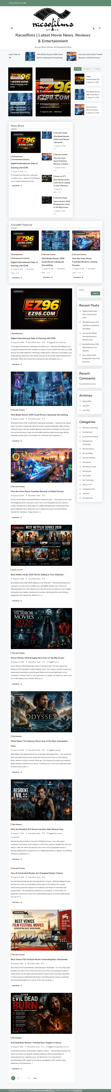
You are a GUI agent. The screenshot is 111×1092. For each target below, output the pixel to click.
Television (85, 493)
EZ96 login (62, 342)
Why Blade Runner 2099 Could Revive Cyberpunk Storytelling (20, 110)
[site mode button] (94, 28)
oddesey (57, 750)
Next (35, 1078)
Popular (87, 69)
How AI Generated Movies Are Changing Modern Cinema (37, 873)
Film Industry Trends (89, 467)
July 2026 (85, 406)
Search (81, 290)
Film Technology (88, 480)
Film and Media (87, 453)
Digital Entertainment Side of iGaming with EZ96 (19, 84)
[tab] (78, 68)
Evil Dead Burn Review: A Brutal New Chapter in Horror (36, 1042)
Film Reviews (17, 736)
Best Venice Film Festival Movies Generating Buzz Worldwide (39, 959)
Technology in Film (88, 489)
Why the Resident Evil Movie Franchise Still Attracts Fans (37, 829)
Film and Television (88, 458)
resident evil (15, 837)
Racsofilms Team (34, 342)
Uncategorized (87, 498)
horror (56, 662)
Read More (16, 185)
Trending (97, 69)
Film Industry (86, 462)
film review (58, 833)
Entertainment (16, 78)
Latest (79, 69)
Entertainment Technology (87, 442)
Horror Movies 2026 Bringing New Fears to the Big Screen (62, 204)
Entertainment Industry (50, 83)
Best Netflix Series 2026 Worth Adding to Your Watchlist (62, 183)
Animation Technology (90, 428)
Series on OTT (60, 176)
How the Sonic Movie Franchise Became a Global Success (92, 109)
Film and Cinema (17, 103)
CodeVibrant (77, 1090)
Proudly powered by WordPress (42, 1090)
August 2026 (86, 401)
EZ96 (56, 342)
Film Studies (86, 476)
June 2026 (86, 410)
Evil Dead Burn (58, 1047)
